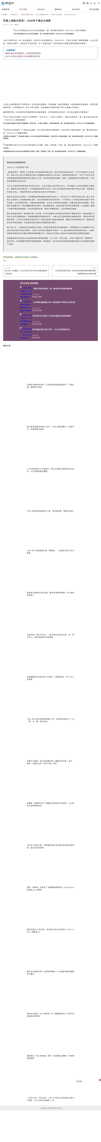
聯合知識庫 (94, 9)
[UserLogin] (94, 3)
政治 (5, 260)
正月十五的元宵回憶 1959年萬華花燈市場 (22, 56)
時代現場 (23, 9)
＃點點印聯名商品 (26, 14)
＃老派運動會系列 (42, 14)
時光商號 (76, 9)
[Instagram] (91, 3)
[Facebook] (87, 3)
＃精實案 (4, 14)
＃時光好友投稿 (70, 14)
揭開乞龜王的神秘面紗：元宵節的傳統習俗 (23, 53)
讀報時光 (58, 9)
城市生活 (41, 9)
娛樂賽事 (5, 9)
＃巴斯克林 (14, 14)
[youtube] (84, 3)
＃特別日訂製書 (56, 14)
